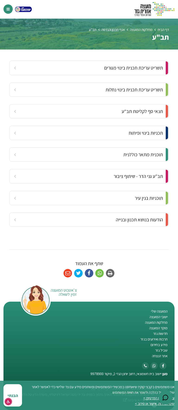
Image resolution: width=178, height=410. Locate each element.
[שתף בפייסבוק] (89, 273)
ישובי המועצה (158, 316)
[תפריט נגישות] (8, 401)
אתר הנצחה (160, 355)
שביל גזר (161, 350)
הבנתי (13, 395)
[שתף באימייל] (68, 273)
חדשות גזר (160, 333)
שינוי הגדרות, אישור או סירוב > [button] (155, 403)
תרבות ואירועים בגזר (154, 339)
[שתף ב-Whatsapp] (100, 273)
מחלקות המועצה (156, 322)
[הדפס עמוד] (110, 273)
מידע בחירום (159, 344)
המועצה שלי (159, 311)
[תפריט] (8, 9)
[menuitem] (89, 68)
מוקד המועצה (158, 328)
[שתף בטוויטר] (78, 273)
